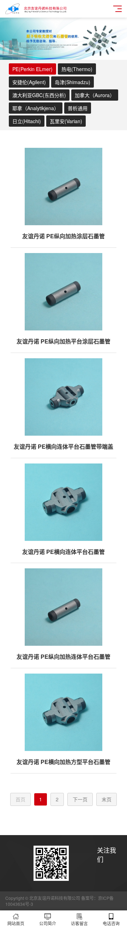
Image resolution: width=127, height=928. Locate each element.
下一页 (80, 799)
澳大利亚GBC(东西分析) (39, 95)
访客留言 (79, 923)
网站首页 (15, 923)
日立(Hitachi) (26, 121)
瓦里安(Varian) (66, 121)
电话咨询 (111, 923)
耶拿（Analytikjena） (35, 108)
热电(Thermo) (76, 68)
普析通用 (77, 108)
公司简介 (47, 923)
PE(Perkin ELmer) (32, 68)
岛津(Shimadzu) (72, 82)
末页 (106, 799)
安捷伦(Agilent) (29, 82)
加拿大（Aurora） (95, 95)
